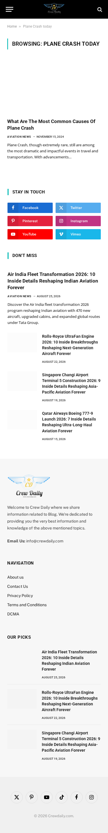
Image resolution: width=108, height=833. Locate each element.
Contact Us (17, 586)
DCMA (13, 614)
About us (15, 577)
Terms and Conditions (27, 604)
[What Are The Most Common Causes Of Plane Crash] (54, 87)
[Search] (99, 9)
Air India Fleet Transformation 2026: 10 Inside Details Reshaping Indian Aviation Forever (52, 280)
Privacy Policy (20, 595)
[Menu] (9, 9)
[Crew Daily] (53, 9)
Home (12, 26)
